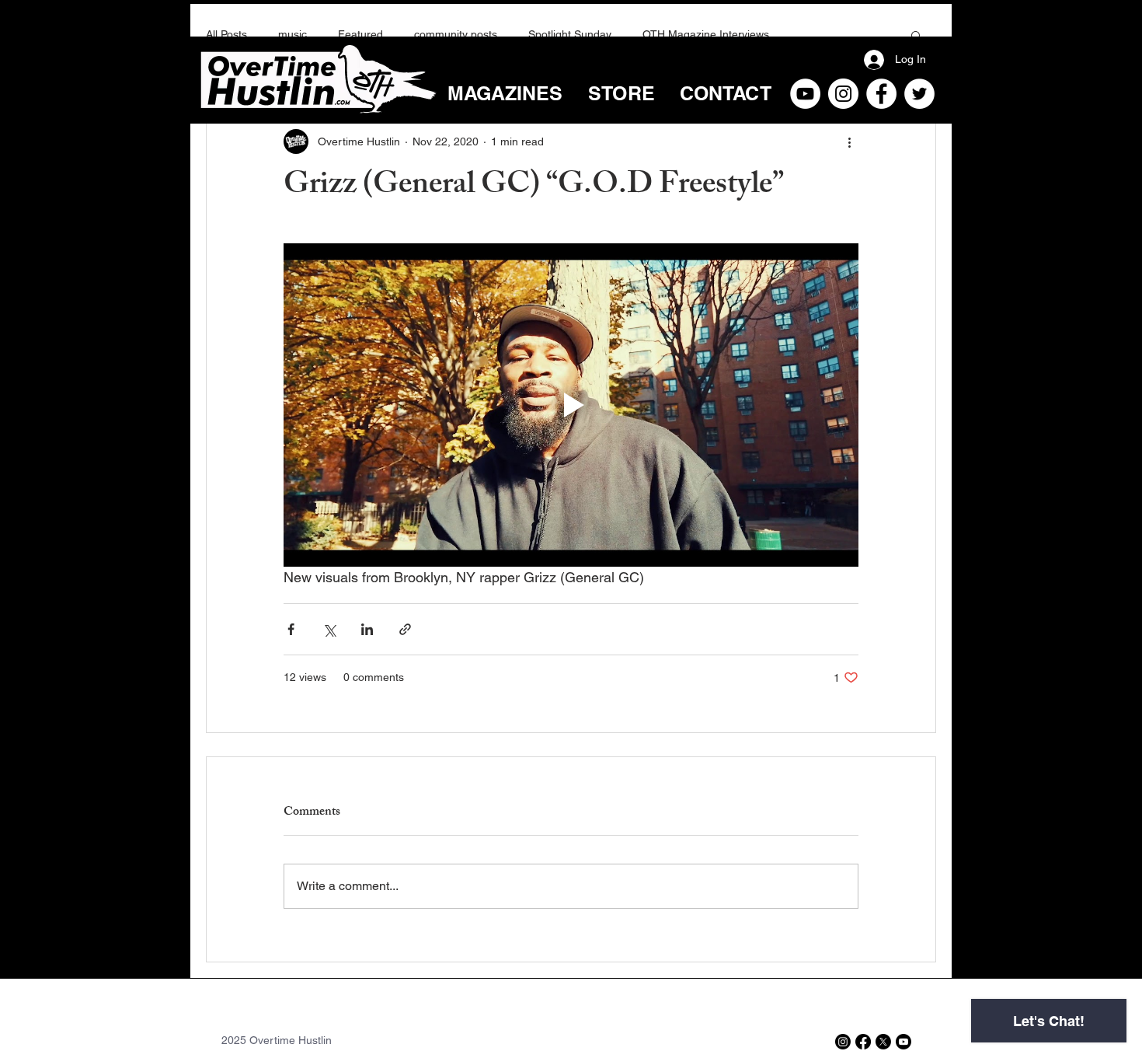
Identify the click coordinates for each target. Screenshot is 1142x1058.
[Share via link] (405, 629)
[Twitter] (919, 94)
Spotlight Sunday (569, 34)
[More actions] (849, 141)
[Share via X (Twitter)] (329, 629)
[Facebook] (881, 94)
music (292, 34)
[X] (883, 1041)
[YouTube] (805, 94)
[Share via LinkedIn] (367, 629)
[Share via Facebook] (291, 629)
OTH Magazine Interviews (705, 34)
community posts (455, 34)
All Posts (226, 34)
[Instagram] (843, 94)
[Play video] (571, 405)
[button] (916, 35)
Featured (360, 34)
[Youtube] (903, 1041)
